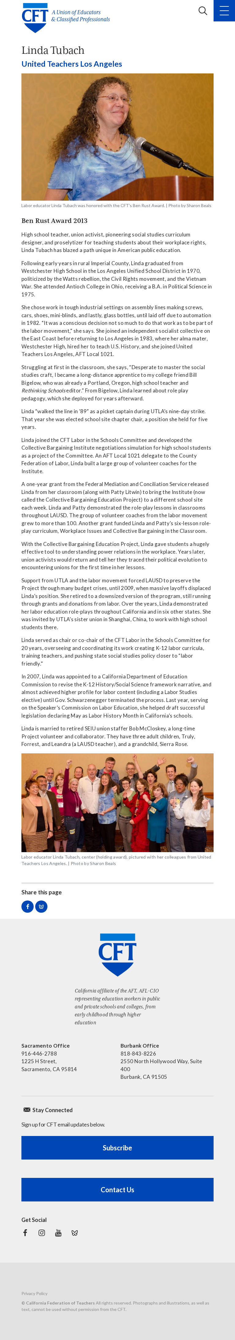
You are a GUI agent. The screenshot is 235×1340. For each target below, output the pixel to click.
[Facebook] (25, 1233)
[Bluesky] (74, 1233)
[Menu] (224, 10)
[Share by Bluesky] (41, 906)
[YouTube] (58, 1233)
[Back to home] (67, 18)
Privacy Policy (34, 1293)
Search (203, 10)
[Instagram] (41, 1233)
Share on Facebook (27, 906)
